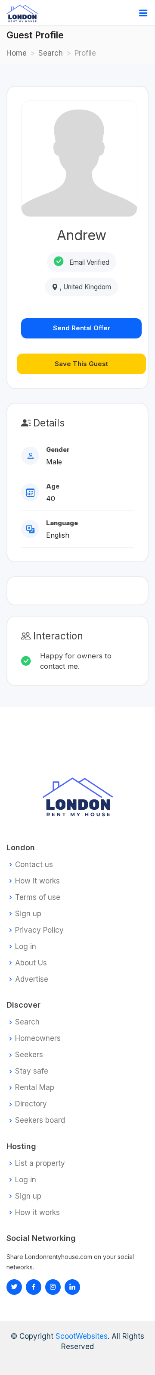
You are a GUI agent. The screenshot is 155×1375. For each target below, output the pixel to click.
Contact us (34, 864)
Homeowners (38, 1038)
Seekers (29, 1055)
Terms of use (37, 897)
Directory (31, 1104)
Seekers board (40, 1120)
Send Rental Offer (81, 328)
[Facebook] (33, 1287)
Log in (25, 946)
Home (16, 53)
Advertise (31, 979)
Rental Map (34, 1087)
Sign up (28, 914)
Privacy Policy (39, 930)
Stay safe (31, 1071)
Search (50, 53)
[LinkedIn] (53, 1287)
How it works (37, 881)
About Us (31, 963)
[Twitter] (14, 1287)
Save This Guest (81, 364)
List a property (40, 1163)
